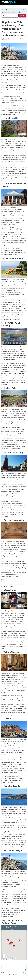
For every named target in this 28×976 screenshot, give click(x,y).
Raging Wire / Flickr (22, 344)
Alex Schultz (6, 39)
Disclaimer (16, 975)
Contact (16, 973)
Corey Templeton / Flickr (22, 136)
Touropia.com (9, 973)
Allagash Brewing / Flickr (22, 608)
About (20, 973)
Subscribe (22, 15)
